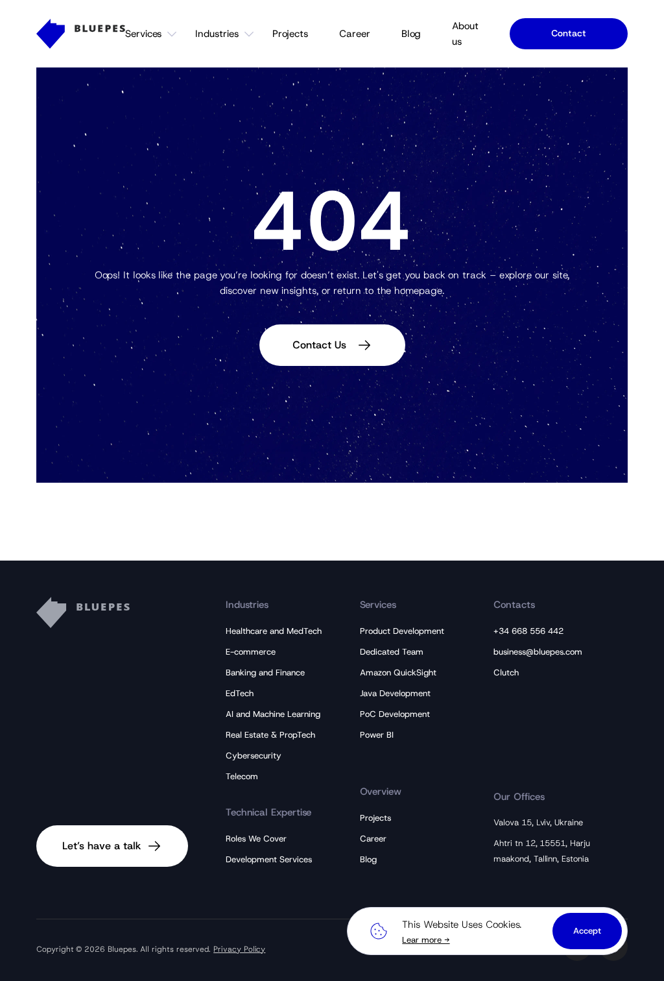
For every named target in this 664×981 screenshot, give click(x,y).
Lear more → (425, 940)
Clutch (506, 672)
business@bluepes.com (537, 652)
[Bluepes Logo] (80, 34)
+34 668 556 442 (528, 631)
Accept (587, 931)
